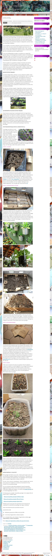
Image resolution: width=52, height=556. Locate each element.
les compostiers (15, 179)
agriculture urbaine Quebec (9, 526)
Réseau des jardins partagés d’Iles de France (14, 499)
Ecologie (9, 523)
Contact (19, 13)
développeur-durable (16, 22)
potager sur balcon (19, 531)
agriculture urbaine (21, 525)
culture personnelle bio (19, 526)
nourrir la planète (19, 529)
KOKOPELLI (30, 349)
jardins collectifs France (10, 529)
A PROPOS (12, 13)
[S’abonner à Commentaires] (34, 60)
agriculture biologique (12, 525)
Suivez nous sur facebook (39, 23)
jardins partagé (27, 489)
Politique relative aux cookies (27, 553)
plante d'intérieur (12, 531)
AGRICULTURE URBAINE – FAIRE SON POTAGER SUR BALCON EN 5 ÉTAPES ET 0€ (18, 21)
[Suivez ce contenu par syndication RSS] (35, 45)
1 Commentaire (30, 525)
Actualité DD (38, 45)
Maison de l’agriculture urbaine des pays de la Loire (17, 520)
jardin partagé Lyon (11, 528)
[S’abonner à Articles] (34, 58)
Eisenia (5, 179)
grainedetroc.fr (6, 359)
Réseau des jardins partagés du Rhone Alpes (14, 496)
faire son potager (7, 527)
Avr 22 (5, 22)
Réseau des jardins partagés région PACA (13, 501)
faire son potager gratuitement (17, 527)
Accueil (5, 13)
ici (27, 183)
